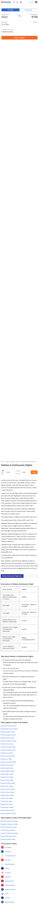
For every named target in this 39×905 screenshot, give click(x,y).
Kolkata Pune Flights (7, 804)
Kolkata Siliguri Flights (7, 774)
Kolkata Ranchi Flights (7, 777)
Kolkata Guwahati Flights (8, 756)
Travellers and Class (7, 29)
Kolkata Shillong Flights (7, 810)
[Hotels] (17, 2)
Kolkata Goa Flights (6, 759)
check (34, 472)
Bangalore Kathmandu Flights (9, 824)
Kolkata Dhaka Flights (7, 744)
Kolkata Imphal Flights (7, 768)
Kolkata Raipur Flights (7, 807)
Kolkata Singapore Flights (8, 813)
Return (36, 22)
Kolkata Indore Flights (7, 765)
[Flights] (13, 2)
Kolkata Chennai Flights (7, 792)
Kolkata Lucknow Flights (8, 789)
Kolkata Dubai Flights (7, 753)
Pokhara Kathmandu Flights (9, 827)
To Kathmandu (33, 14)
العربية (31, 2)
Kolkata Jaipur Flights (7, 786)
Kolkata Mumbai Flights (7, 738)
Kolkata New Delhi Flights (8, 747)
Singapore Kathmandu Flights (9, 833)
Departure (4, 22)
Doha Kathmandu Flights (8, 830)
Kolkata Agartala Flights (7, 771)
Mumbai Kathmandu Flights (8, 836)
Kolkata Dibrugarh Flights (8, 750)
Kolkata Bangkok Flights (8, 732)
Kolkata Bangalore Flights (8, 735)
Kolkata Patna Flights (7, 798)
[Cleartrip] (6, 2)
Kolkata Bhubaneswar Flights (9, 729)
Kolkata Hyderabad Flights (8, 762)
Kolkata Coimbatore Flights (9, 741)
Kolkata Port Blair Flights (8, 783)
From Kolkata (5, 14)
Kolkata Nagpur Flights (7, 795)
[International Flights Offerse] (21, 2)
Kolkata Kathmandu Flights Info (12, 576)
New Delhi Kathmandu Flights (9, 821)
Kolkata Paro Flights (6, 801)
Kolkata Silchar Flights (7, 780)
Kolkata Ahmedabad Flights (9, 726)
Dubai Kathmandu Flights (8, 839)
